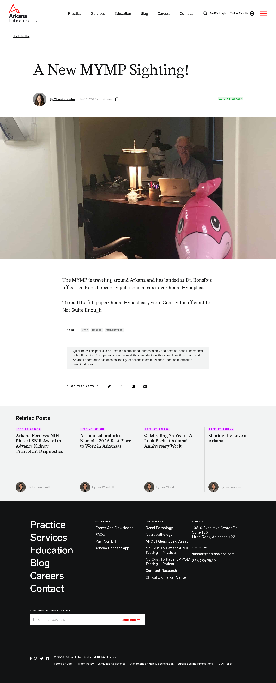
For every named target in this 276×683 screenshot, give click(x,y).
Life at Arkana (230, 98)
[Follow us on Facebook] (31, 658)
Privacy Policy (84, 663)
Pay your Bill (105, 541)
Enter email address (49, 619)
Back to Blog (21, 36)
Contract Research (161, 570)
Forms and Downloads (114, 528)
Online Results (239, 13)
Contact (47, 588)
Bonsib (97, 330)
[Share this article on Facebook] (121, 386)
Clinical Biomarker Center (166, 577)
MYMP (85, 330)
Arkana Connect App (112, 548)
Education (51, 550)
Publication (114, 330)
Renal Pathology (159, 528)
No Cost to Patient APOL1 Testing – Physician (168, 550)
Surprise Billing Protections (195, 663)
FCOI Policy (224, 663)
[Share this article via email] (145, 386)
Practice (48, 525)
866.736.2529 (204, 560)
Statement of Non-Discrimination (151, 663)
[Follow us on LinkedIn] (47, 658)
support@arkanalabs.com (213, 554)
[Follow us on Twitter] (41, 658)
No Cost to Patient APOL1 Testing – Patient (168, 561)
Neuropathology (159, 534)
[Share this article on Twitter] (109, 386)
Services (48, 537)
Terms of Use (63, 663)
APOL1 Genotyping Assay (167, 541)
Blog (40, 563)
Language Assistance (111, 663)
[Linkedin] (133, 386)
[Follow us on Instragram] (35, 658)
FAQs (100, 534)
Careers (47, 576)
